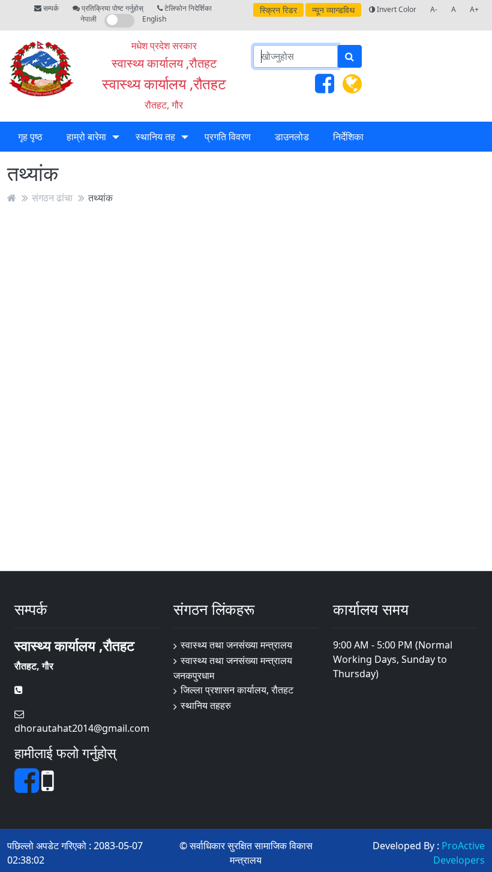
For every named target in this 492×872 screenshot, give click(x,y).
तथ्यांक (100, 197)
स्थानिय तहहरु (206, 705)
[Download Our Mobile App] (47, 787)
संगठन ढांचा (52, 197)
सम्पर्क (50, 8)
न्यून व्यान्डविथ (333, 10)
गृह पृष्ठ (30, 136)
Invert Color (395, 9)
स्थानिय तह (155, 136)
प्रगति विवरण (228, 136)
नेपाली (88, 19)
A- (433, 9)
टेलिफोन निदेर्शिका (187, 8)
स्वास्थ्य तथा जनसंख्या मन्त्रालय (236, 644)
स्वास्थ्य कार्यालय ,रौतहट (164, 83)
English (154, 19)
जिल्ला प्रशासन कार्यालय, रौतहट (237, 689)
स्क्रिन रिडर (278, 10)
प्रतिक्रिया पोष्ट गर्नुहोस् (111, 8)
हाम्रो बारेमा (86, 136)
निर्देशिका (348, 136)
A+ (474, 9)
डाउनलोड (292, 136)
